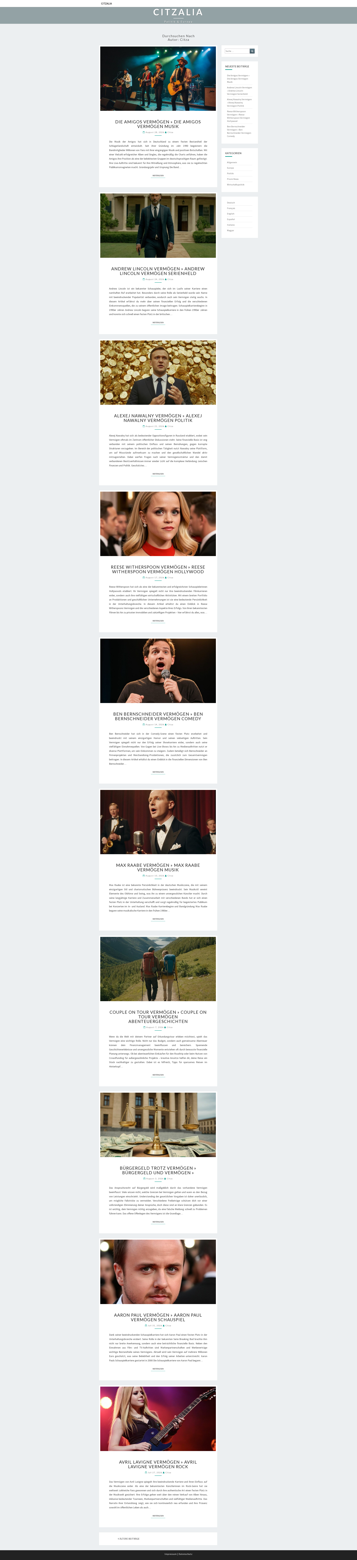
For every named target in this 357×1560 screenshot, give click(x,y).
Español (231, 219)
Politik (230, 173)
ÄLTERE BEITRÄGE (129, 1538)
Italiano (231, 224)
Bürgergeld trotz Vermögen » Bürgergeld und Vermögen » (158, 1170)
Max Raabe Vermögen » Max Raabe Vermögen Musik (158, 867)
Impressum (171, 1554)
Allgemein (232, 162)
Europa (230, 167)
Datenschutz (185, 1554)
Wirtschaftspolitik (235, 184)
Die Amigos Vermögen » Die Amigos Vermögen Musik (158, 124)
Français (231, 208)
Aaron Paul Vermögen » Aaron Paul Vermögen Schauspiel (158, 1317)
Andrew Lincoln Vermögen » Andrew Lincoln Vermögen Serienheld (158, 271)
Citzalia (106, 3)
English (230, 213)
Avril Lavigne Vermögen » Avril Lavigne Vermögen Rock (158, 1464)
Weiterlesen (159, 175)
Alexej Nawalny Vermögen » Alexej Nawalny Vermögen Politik (158, 418)
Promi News (233, 179)
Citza (170, 132)
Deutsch (231, 202)
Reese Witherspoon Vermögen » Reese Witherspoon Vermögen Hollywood (158, 569)
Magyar (230, 230)
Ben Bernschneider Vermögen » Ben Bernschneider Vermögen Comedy (158, 716)
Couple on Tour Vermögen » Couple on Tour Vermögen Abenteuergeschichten (158, 1017)
